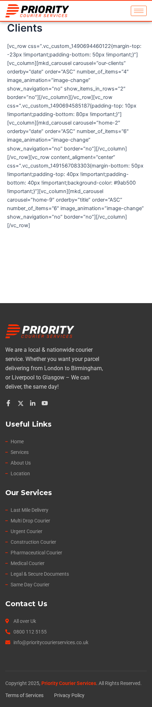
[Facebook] (9, 404)
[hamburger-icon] (139, 11)
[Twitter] (22, 403)
